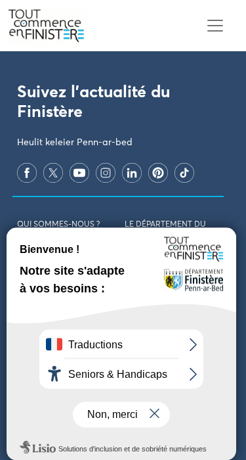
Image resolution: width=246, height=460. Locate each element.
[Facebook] (27, 173)
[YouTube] (79, 173)
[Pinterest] (158, 173)
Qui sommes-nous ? (58, 225)
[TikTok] (184, 173)
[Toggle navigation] (215, 25)
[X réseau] (53, 173)
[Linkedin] (132, 173)
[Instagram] (105, 173)
